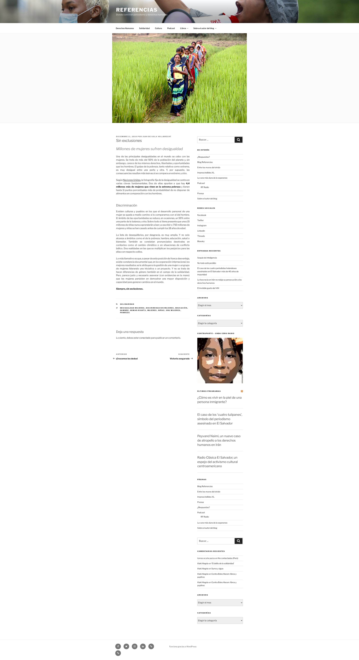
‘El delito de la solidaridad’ (222, 563)
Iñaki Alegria (202, 563)
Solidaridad (144, 28)
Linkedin (201, 231)
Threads (201, 236)
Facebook (201, 215)
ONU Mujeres (173, 310)
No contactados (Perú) (228, 558)
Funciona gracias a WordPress (182, 646)
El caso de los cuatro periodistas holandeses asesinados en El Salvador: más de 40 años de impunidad (218, 271)
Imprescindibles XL (205, 172)
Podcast (171, 28)
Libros (183, 28)
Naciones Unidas (132, 180)
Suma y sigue (217, 568)
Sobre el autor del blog (203, 28)
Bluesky (200, 241)
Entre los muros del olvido (208, 167)
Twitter (200, 220)
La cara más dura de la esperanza (212, 178)
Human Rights (138, 310)
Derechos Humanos (125, 28)
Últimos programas (209, 391)
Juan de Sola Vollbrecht (156, 136)
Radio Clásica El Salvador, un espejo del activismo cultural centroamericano (217, 462)
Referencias (137, 10)
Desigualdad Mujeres (132, 308)
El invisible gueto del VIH (208, 288)
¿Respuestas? (203, 157)
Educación (181, 308)
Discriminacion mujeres (160, 308)
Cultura (158, 28)
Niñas (161, 310)
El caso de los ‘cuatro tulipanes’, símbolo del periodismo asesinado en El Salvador (219, 419)
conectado (145, 338)
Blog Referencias (205, 162)
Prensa (200, 193)
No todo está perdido (206, 263)
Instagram (202, 225)
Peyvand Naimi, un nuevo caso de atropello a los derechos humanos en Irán (219, 440)
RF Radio (205, 187)
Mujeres (152, 310)
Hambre (124, 310)
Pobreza (125, 313)
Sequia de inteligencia (207, 257)
